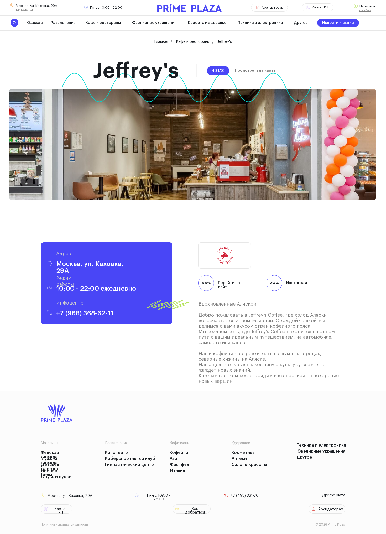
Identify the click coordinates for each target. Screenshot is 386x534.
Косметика (243, 453)
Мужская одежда (50, 461)
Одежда (35, 23)
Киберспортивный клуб (130, 459)
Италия (177, 471)
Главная (161, 42)
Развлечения (63, 23)
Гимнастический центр (129, 465)
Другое (301, 23)
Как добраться (25, 9)
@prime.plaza (333, 495)
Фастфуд (179, 465)
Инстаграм (296, 283)
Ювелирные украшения (154, 23)
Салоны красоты (249, 465)
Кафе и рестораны (103, 23)
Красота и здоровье (207, 23)
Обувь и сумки (56, 477)
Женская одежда (50, 455)
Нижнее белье (49, 473)
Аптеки (239, 459)
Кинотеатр (116, 453)
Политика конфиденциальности (64, 524)
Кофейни (179, 453)
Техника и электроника (260, 23)
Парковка (367, 6)
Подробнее (365, 10)
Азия (175, 459)
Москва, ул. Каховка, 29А (36, 5)
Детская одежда (50, 467)
